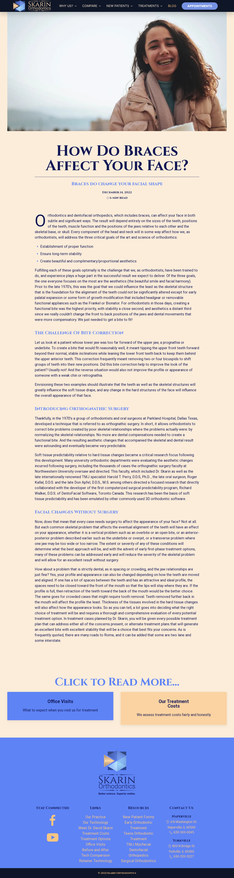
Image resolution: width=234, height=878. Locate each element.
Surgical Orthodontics (138, 861)
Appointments (199, 6)
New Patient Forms (138, 817)
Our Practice (96, 817)
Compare (89, 6)
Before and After (95, 850)
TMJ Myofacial (138, 844)
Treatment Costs (95, 833)
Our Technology (95, 822)
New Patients (117, 6)
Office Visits (95, 844)
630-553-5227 (183, 856)
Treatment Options (96, 839)
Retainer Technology (95, 861)
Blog (172, 6)
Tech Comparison (95, 855)
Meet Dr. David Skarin (95, 828)
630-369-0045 (183, 832)
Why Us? (64, 6)
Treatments (148, 6)
